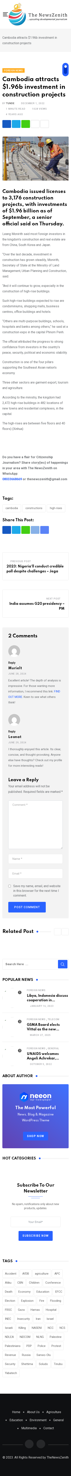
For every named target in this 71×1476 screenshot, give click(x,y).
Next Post (53, 598)
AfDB (25, 1273)
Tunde (10, 103)
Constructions (33, 508)
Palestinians (13, 1346)
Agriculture (53, 1412)
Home (16, 1412)
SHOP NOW (35, 1136)
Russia (26, 1355)
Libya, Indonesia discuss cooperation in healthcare (47, 1000)
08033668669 (12, 479)
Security (10, 1364)
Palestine (56, 1337)
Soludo (43, 1364)
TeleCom (54, 1019)
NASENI (37, 1328)
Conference (53, 1282)
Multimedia (29, 1428)
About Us (33, 1412)
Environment (38, 1420)
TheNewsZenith (58, 1457)
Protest (56, 1346)
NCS (62, 1328)
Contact (48, 1428)
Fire (41, 1301)
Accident (10, 1273)
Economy (24, 1291)
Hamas (35, 1310)
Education (42, 1291)
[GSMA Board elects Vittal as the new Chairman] (12, 1027)
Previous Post (20, 561)
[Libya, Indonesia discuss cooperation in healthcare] (12, 998)
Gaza (21, 1310)
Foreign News (36, 990)
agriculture (42, 1273)
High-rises (56, 508)
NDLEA (9, 1337)
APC (57, 1273)
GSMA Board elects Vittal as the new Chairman (43, 1029)
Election (10, 1301)
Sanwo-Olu (43, 1355)
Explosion (27, 1301)
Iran (38, 1319)
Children (34, 1282)
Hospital (51, 1310)
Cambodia (12, 508)
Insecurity (23, 1319)
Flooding (55, 1301)
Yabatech (11, 1373)
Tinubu (58, 1364)
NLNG (40, 1337)
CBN (20, 1282)
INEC (8, 1319)
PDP (29, 1346)
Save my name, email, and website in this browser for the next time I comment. (37, 890)
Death (8, 1291)
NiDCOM (25, 1337)
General (53, 1048)
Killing (22, 1328)
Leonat (14, 737)
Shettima (27, 1364)
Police (42, 1346)
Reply (11, 662)
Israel (50, 1319)
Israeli (9, 1328)
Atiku (8, 1282)
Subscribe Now (35, 1235)
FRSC (8, 1310)
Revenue (10, 1355)
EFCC (58, 1291)
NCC (51, 1328)
